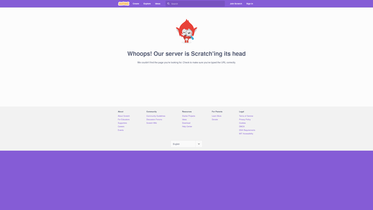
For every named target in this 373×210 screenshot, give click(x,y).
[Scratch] (124, 3)
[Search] (168, 4)
